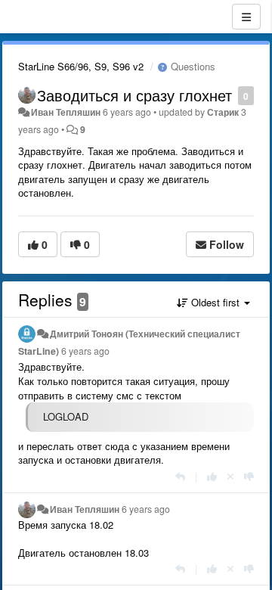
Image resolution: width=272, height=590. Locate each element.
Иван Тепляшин (65, 112)
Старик (223, 112)
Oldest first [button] (215, 302)
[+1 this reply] (212, 476)
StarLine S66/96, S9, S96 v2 (81, 66)
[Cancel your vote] (230, 476)
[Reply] (180, 476)
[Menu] (246, 17)
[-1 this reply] (249, 476)
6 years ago (85, 351)
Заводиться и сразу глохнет (134, 95)
